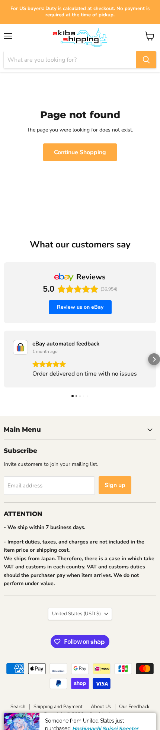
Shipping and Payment (58, 706)
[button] (6, 359)
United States (76, 613)
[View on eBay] (20, 347)
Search (17, 706)
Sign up (115, 485)
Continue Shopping (80, 152)
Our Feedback (134, 706)
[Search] (146, 59)
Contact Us (129, 723)
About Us (101, 706)
